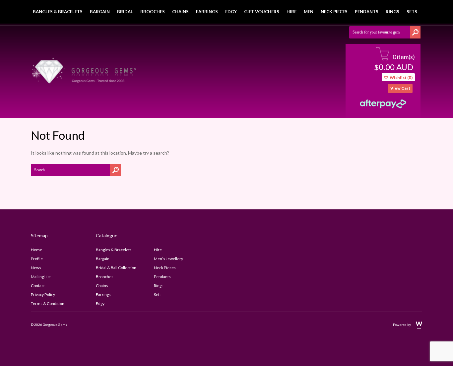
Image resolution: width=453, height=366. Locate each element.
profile (37, 258)
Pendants (366, 11)
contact (38, 285)
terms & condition (47, 303)
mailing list (41, 276)
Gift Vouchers (261, 11)
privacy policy (43, 294)
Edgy (231, 11)
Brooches (152, 11)
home (36, 249)
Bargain (100, 11)
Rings (392, 11)
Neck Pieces (334, 11)
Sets (412, 11)
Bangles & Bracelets (58, 11)
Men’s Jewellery (168, 258)
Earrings (207, 11)
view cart (400, 88)
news (36, 267)
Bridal (125, 11)
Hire (291, 11)
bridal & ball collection (116, 267)
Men (308, 11)
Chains (180, 11)
